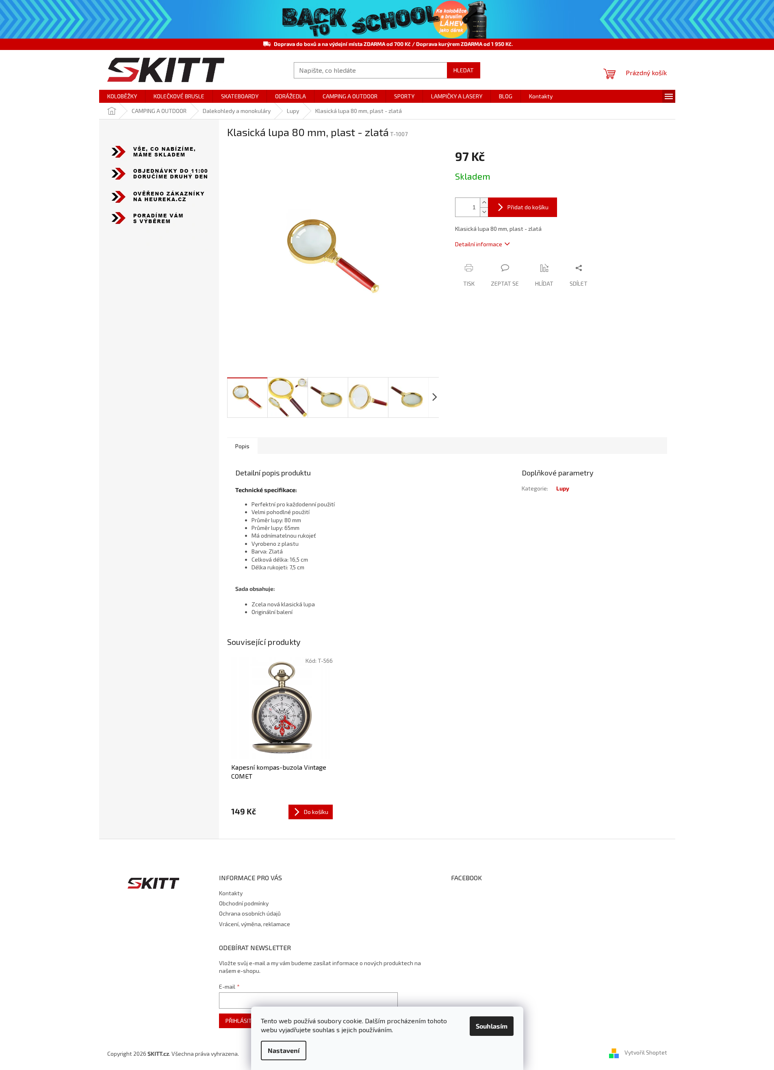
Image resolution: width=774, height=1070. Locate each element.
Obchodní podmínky (244, 903)
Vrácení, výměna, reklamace (254, 923)
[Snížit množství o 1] (484, 212)
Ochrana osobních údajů (250, 913)
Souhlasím (491, 1026)
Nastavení (283, 1050)
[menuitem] (122, 96)
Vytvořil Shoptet (645, 1052)
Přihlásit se (242, 1020)
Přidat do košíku (528, 207)
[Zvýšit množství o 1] (484, 202)
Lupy (562, 488)
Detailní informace (478, 244)
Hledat (463, 70)
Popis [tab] (242, 446)
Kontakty (231, 893)
